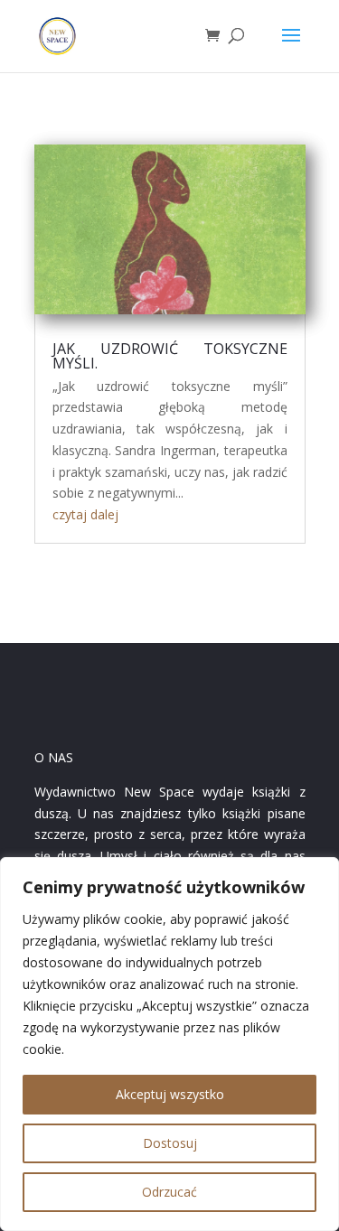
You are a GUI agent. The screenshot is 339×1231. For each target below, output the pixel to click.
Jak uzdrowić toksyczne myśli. (169, 356)
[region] (169, 1044)
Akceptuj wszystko (170, 1094)
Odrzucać (169, 1191)
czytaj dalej (85, 514)
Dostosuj (170, 1143)
